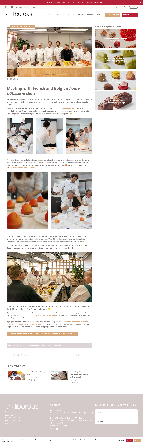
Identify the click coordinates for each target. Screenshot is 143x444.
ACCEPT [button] (129, 440)
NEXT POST (80, 355)
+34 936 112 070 (36, 7)
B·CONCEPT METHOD (76, 15)
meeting (43, 102)
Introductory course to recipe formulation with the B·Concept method (42, 334)
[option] (119, 7)
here (69, 327)
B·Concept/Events (22, 27)
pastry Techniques (54, 345)
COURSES (60, 15)
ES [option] (119, 7)
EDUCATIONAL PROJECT (14, 420)
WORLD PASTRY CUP (20, 345)
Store (51, 15)
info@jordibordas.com (22, 7)
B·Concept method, (68, 108)
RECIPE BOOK (10, 415)
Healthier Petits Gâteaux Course (22, 168)
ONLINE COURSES (129, 15)
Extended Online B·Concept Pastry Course (40, 315)
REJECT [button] (137, 440)
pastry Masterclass (38, 345)
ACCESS (133, 7)
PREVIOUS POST (21, 355)
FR (122, 7)
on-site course (112, 15)
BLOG (99, 15)
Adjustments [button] (121, 440)
